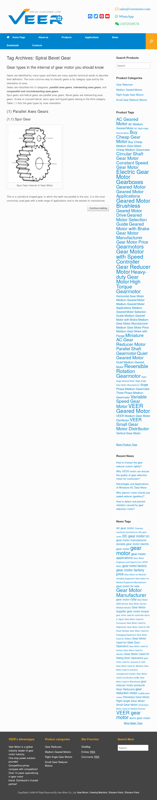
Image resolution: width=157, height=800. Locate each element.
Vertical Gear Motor (128, 433)
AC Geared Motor (127, 121)
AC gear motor (125, 528)
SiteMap (86, 746)
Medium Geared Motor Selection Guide (131, 311)
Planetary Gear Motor (136, 697)
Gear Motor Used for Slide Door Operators (131, 642)
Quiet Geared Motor (131, 355)
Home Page (18, 37)
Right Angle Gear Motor (130, 701)
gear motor (128, 550)
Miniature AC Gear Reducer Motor (131, 339)
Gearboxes (129, 182)
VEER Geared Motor (133, 408)
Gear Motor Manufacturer (129, 235)
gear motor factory (134, 565)
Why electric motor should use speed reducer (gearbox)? (133, 494)
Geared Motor (131, 186)
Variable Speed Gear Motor (131, 401)
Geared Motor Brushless (133, 202)
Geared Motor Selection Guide (131, 219)
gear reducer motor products (131, 683)
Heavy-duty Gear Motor (131, 276)
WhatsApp (126, 16)
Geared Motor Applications (130, 193)
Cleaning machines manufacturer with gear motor (131, 532)
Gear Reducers (124, 84)
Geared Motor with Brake (132, 226)
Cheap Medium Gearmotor (133, 150)
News (115, 37)
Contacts (37, 45)
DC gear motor (133, 536)
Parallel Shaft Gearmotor (128, 350)
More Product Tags (126, 444)
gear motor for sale (127, 586)
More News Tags (133, 723)
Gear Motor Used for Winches (129, 665)
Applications (92, 37)
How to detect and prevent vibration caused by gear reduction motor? (130, 505)
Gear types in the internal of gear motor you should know (55, 67)
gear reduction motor (129, 691)
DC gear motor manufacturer (133, 538)
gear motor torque (138, 611)
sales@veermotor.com (134, 9)
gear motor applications (131, 556)
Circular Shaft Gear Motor (129, 155)
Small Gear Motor (127, 704)
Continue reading (98, 208)
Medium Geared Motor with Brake (130, 317)
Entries (88, 752)
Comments (90, 757)
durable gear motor (128, 544)
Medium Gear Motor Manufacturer (132, 321)
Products (67, 37)
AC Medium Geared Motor (129, 126)
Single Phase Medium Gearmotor (133, 387)
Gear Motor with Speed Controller (130, 256)
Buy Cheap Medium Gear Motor (129, 144)
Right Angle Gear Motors (130, 94)
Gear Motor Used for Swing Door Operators (132, 656)
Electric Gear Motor (132, 174)
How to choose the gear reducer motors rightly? (129, 464)
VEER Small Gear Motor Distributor (132, 424)
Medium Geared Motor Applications (130, 306)
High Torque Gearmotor (128, 286)
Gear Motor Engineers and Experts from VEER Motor (132, 562)
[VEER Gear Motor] (35, 17)
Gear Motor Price (132, 242)
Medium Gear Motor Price (132, 327)
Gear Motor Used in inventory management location (132, 669)
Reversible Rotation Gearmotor (132, 370)
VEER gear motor (128, 715)
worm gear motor (139, 718)
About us (43, 37)
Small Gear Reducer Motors (131, 100)
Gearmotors (130, 246)
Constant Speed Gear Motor (132, 164)
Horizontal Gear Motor (130, 296)
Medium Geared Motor (130, 300)
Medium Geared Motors (129, 89)
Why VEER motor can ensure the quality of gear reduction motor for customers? (132, 474)
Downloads (13, 45)
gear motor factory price (130, 572)
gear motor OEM (126, 599)
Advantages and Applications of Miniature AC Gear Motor (132, 485)
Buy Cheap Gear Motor (128, 136)
